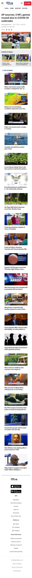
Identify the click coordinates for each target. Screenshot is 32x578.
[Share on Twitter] (9, 29)
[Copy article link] (11, 29)
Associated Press (6, 24)
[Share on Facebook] (6, 29)
